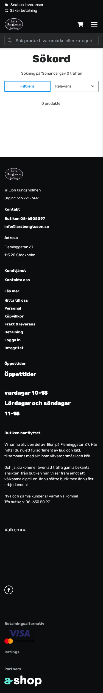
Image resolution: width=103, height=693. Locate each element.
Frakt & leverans (19, 324)
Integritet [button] (14, 348)
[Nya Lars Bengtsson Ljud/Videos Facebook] (8, 590)
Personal (12, 308)
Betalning (13, 332)
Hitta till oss (16, 300)
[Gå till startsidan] (13, 24)
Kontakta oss (17, 280)
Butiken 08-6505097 (24, 218)
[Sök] (9, 40)
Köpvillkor (14, 316)
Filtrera (27, 86)
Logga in (12, 340)
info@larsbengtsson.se (26, 226)
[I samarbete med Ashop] (23, 680)
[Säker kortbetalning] (19, 637)
